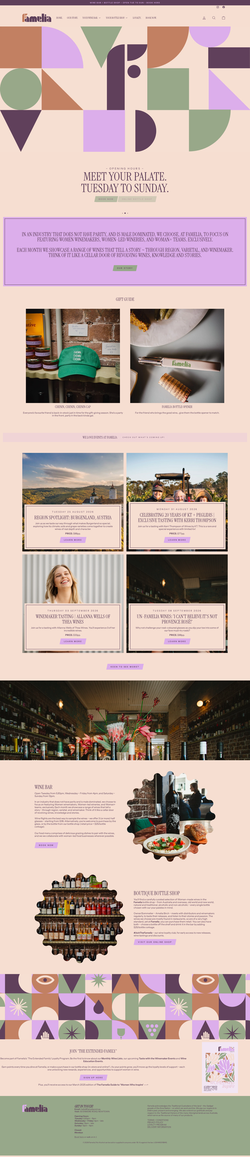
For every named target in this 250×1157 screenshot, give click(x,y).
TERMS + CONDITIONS (157, 1120)
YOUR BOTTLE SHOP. (115, 18)
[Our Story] (125, 251)
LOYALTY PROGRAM (156, 1125)
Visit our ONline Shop (155, 942)
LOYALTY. (137, 18)
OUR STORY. (72, 18)
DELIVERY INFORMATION (159, 1127)
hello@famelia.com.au (91, 1109)
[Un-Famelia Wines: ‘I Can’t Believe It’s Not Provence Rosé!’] (177, 603)
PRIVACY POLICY (155, 1122)
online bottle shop (137, 199)
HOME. (59, 18)
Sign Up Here (93, 1077)
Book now (106, 199)
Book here (79, 1137)
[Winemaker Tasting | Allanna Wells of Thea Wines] (73, 603)
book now (46, 845)
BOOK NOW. (151, 18)
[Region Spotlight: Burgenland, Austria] (73, 502)
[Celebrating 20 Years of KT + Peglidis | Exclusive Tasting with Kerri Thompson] (177, 502)
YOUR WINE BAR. (90, 18)
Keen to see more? (125, 667)
